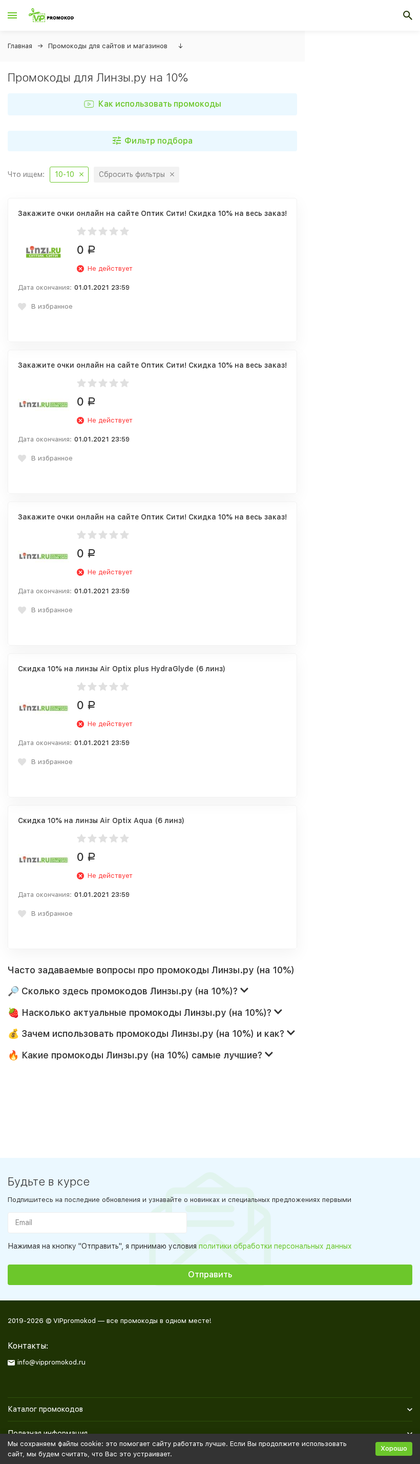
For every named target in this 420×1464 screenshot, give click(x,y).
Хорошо (394, 1448)
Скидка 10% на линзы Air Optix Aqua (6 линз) (101, 820)
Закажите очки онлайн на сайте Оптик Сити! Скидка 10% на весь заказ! (152, 213)
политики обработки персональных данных (275, 1246)
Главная (20, 46)
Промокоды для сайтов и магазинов (107, 46)
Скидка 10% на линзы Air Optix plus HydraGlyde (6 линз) (121, 669)
